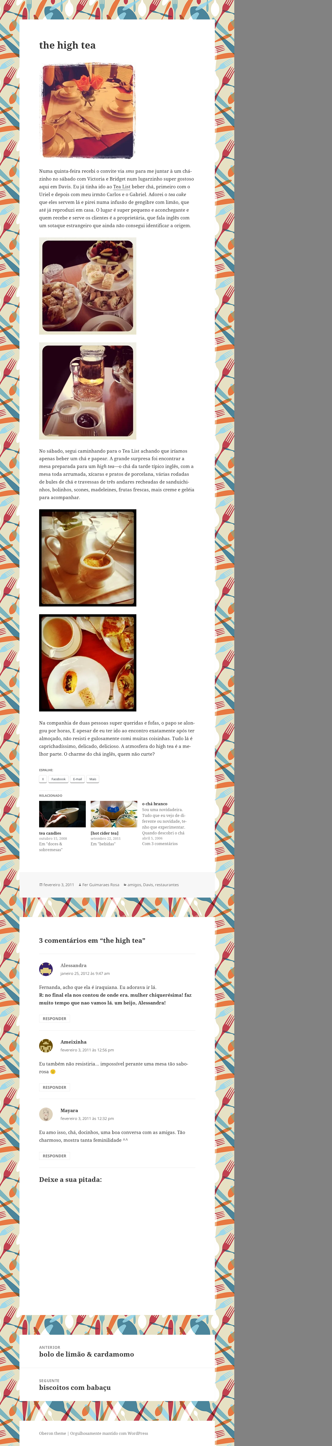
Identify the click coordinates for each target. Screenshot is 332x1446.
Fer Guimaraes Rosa (100, 884)
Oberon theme (52, 1433)
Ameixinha (74, 1042)
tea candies (50, 833)
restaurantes (167, 884)
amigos (134, 884)
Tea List (122, 186)
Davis (148, 884)
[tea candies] (62, 814)
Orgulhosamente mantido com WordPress (109, 1433)
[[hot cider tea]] (114, 814)
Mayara (69, 1110)
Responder (54, 1018)
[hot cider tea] (105, 833)
